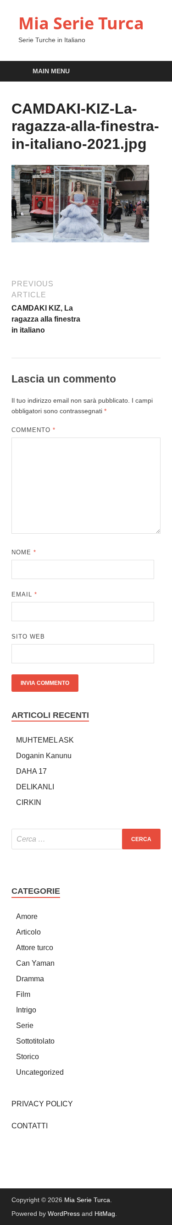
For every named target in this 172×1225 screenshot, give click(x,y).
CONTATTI (29, 1126)
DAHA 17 (31, 771)
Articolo (28, 932)
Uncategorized (40, 1072)
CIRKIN (28, 802)
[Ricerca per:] (86, 839)
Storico (27, 1057)
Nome (23, 552)
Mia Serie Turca (81, 23)
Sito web (28, 636)
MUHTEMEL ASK (45, 740)
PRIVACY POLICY (42, 1104)
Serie (24, 1025)
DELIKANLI (35, 787)
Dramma (30, 979)
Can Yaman (35, 963)
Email (24, 594)
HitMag (104, 1213)
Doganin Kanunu (44, 756)
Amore (27, 916)
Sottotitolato (35, 1041)
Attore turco (34, 948)
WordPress (64, 1213)
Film (23, 994)
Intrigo (26, 1010)
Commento (33, 430)
